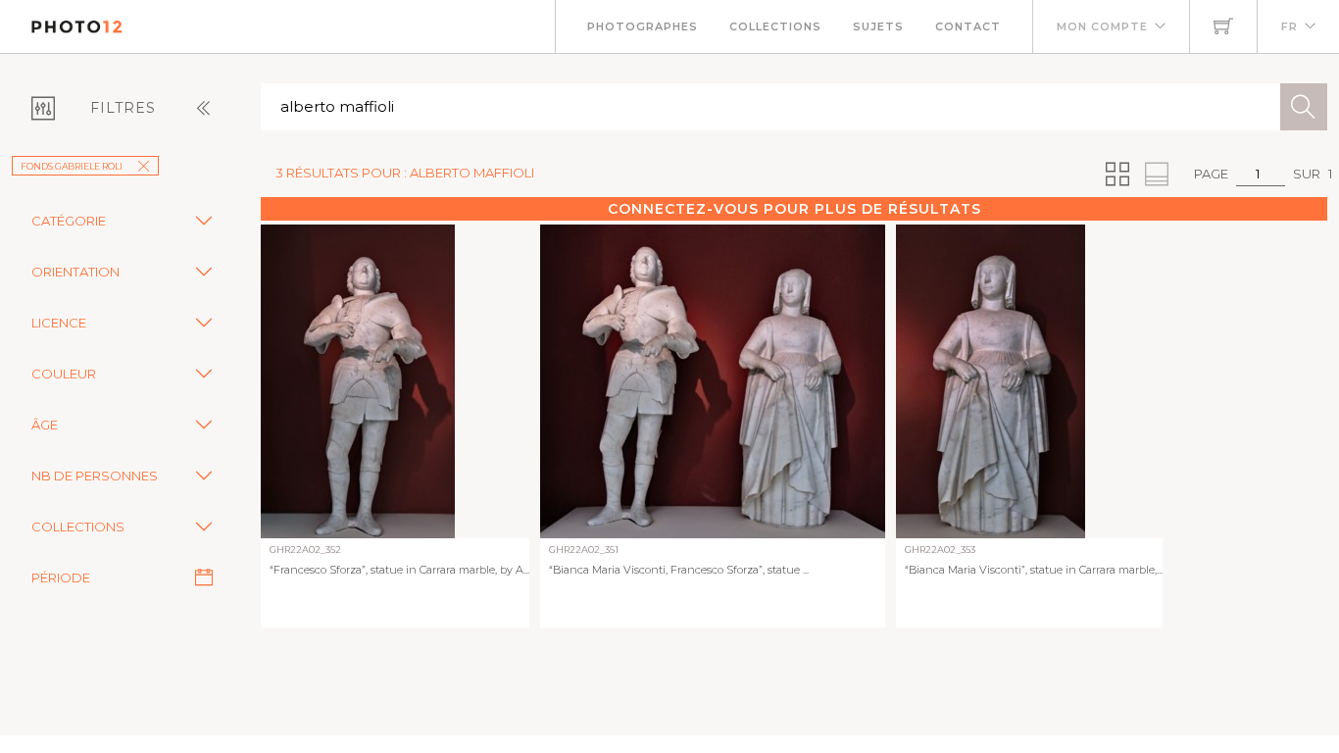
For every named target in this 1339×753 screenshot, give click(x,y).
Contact (968, 26)
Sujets (878, 26)
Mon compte (1102, 26)
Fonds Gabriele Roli (72, 166)
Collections (775, 26)
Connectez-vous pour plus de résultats (794, 209)
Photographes (642, 26)
